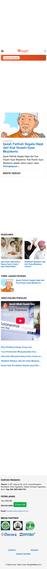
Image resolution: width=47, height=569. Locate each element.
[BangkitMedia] (23, 50)
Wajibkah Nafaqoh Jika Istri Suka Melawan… (21, 361)
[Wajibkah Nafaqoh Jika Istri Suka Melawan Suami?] (35, 248)
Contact (12, 550)
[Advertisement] (23, 23)
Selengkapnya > (11, 166)
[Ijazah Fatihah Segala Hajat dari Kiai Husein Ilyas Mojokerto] (23, 125)
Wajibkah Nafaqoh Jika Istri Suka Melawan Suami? (35, 264)
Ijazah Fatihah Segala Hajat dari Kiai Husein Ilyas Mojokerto (23, 147)
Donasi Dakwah (23, 554)
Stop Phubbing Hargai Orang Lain (16, 347)
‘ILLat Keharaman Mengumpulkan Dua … (19, 351)
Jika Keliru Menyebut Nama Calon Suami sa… (22, 356)
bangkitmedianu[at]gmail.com (18, 511)
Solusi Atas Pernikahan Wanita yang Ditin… (21, 365)
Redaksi (34, 550)
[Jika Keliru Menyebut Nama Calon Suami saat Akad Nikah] (12, 248)
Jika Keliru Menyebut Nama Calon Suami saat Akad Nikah (10, 264)
